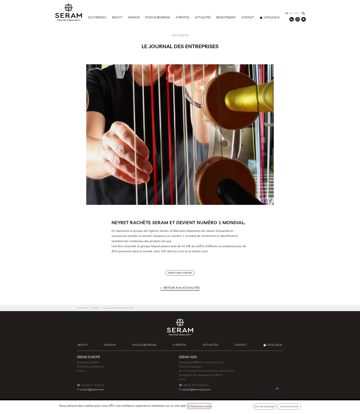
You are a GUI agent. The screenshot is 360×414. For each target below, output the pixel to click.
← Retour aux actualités (180, 287)
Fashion (134, 17)
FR (286, 13)
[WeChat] (303, 19)
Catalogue (271, 17)
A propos (179, 345)
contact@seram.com (92, 389)
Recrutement (226, 17)
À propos (182, 17)
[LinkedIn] (291, 19)
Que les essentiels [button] (264, 406)
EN (291, 13)
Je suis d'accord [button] (289, 406)
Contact (247, 17)
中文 (297, 13)
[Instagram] (297, 19)
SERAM (95, 307)
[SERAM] (68, 12)
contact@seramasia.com (196, 389)
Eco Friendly (97, 17)
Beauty (117, 17)
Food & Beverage (157, 17)
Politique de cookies (199, 406)
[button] (303, 13)
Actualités (203, 17)
